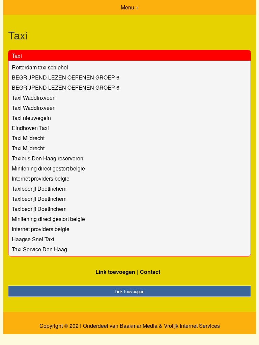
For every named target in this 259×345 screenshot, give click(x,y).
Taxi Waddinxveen (34, 97)
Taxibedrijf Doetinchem (39, 188)
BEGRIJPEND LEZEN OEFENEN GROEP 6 (65, 77)
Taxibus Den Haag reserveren (47, 158)
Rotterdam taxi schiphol (40, 67)
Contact (150, 272)
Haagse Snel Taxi (33, 239)
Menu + (130, 7)
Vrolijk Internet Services (192, 325)
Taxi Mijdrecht (28, 138)
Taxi (17, 55)
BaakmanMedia (138, 325)
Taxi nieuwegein (31, 118)
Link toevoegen (115, 272)
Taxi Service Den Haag (39, 249)
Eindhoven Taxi (30, 128)
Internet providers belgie (40, 178)
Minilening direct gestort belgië (48, 168)
